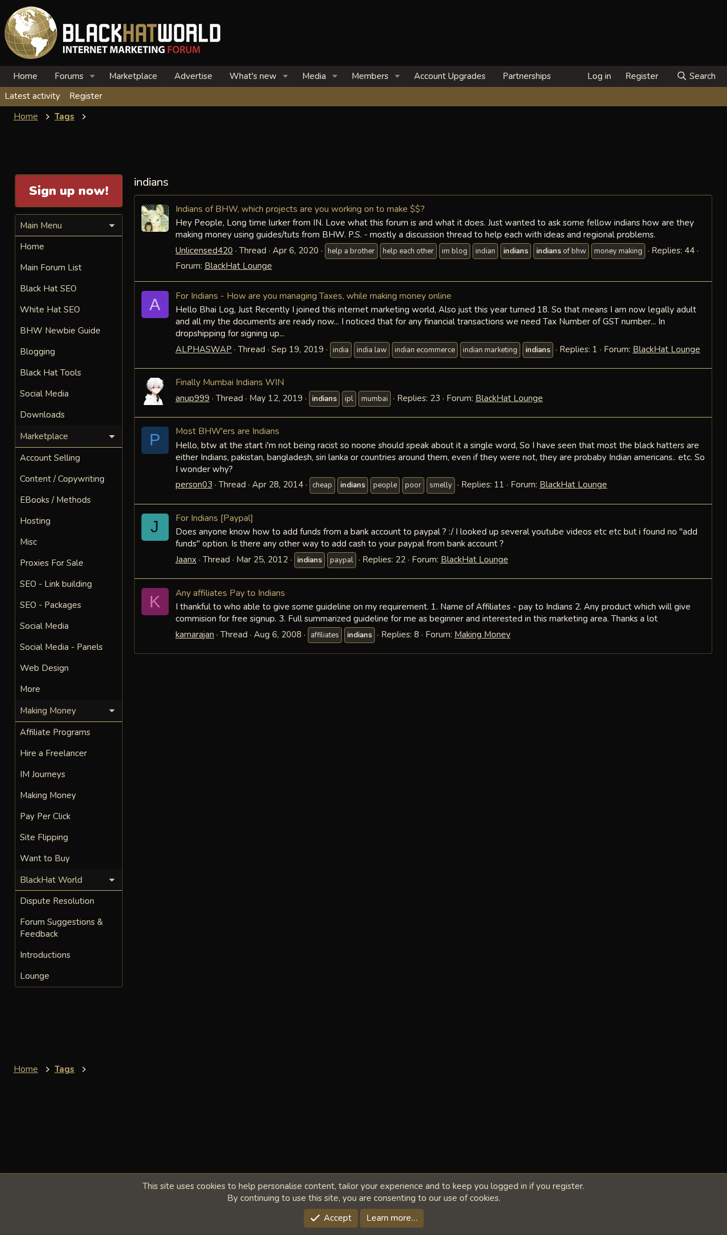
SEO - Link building (56, 584)
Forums (69, 76)
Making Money (482, 634)
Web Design (44, 668)
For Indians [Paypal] (214, 518)
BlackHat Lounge (238, 266)
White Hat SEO (50, 309)
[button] (93, 76)
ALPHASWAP (204, 349)
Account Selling (50, 458)
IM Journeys (42, 774)
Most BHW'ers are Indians (227, 431)
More (30, 689)
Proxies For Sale (51, 563)
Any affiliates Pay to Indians (230, 593)
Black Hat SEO (48, 288)
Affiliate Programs (55, 732)
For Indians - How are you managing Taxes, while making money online (314, 296)
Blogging (37, 351)
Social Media (44, 393)
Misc (28, 542)
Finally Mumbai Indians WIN (230, 382)
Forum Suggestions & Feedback (61, 928)
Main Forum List (51, 267)
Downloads (42, 414)
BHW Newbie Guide (60, 330)
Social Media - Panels (61, 647)
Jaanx (186, 559)
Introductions (45, 955)
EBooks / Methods (55, 500)
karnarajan (195, 634)
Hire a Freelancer (53, 753)
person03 (194, 484)
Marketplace (133, 76)
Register (85, 96)
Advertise (193, 76)
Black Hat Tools (50, 372)
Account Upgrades (450, 76)
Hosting (35, 521)
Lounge (34, 976)
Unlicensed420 (204, 250)
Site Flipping (44, 837)
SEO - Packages (50, 605)
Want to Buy (45, 858)
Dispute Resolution (57, 901)
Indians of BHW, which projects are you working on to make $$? (300, 209)
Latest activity (32, 96)
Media (314, 76)
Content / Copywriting (62, 479)
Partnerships (527, 76)
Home (25, 76)
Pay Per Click (45, 816)
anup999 (193, 398)
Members (370, 76)
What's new (253, 76)
